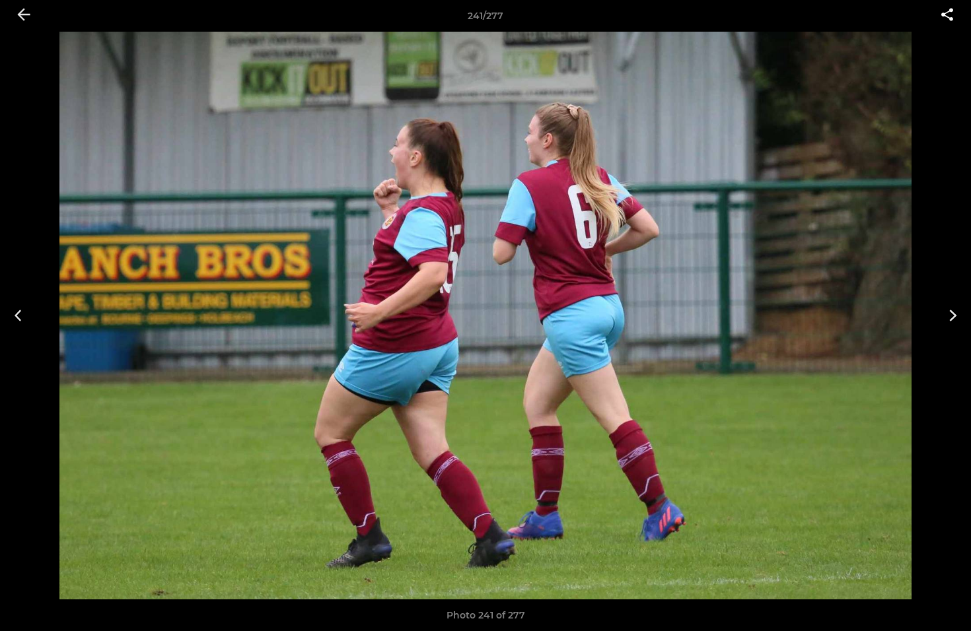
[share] (947, 16)
